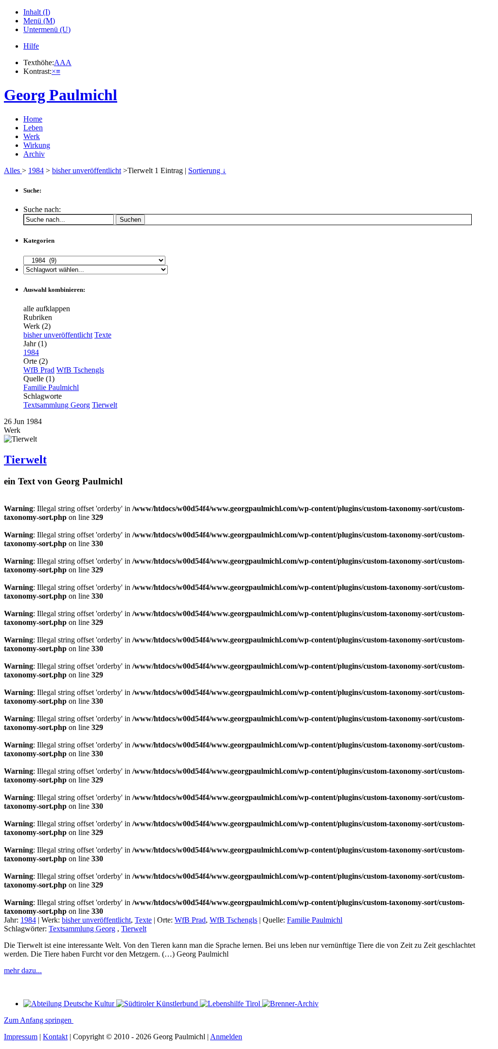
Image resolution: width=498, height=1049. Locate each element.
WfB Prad (38, 370)
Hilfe (31, 46)
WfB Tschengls (80, 370)
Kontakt (55, 1036)
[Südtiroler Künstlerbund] (158, 1003)
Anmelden (226, 1036)
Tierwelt (104, 405)
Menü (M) (39, 21)
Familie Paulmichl (51, 387)
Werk (31, 136)
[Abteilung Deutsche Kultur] (69, 1003)
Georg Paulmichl (60, 95)
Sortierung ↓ (207, 170)
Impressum (20, 1036)
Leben (33, 128)
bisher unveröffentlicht (86, 170)
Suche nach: (42, 209)
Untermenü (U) (47, 29)
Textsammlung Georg (56, 405)
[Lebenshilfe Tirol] (231, 1003)
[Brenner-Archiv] (290, 1003)
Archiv (34, 154)
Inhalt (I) (36, 12)
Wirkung (36, 145)
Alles (13, 170)
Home (32, 119)
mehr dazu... (23, 970)
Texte (102, 335)
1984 (36, 170)
